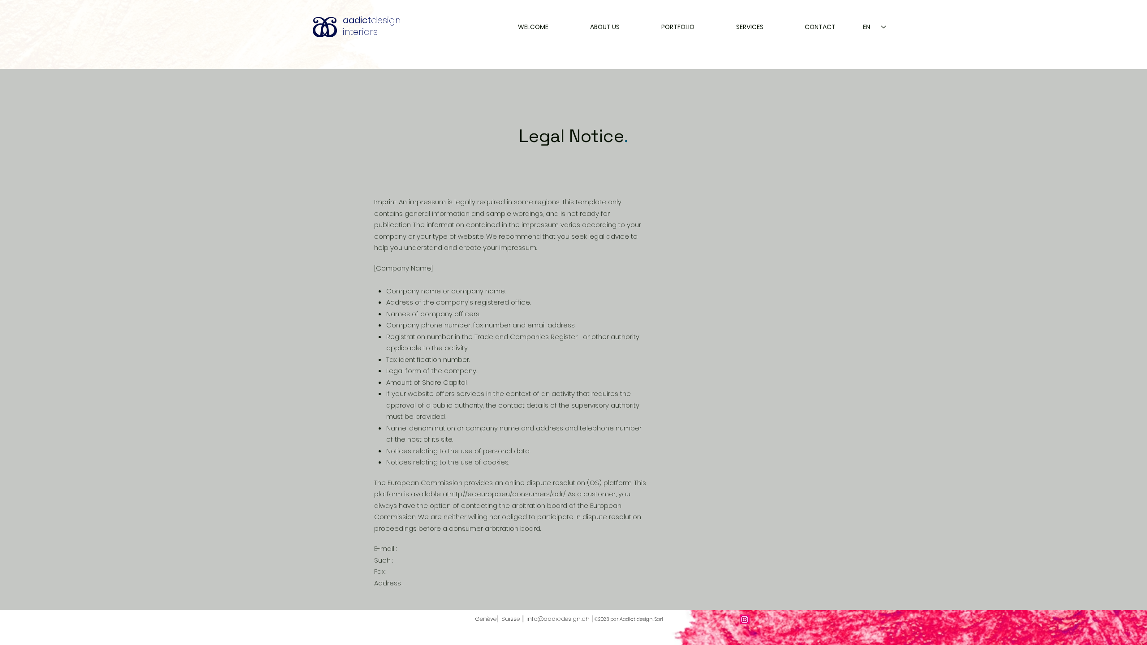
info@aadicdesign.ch (558, 619)
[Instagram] (745, 619)
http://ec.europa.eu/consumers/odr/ (507, 494)
